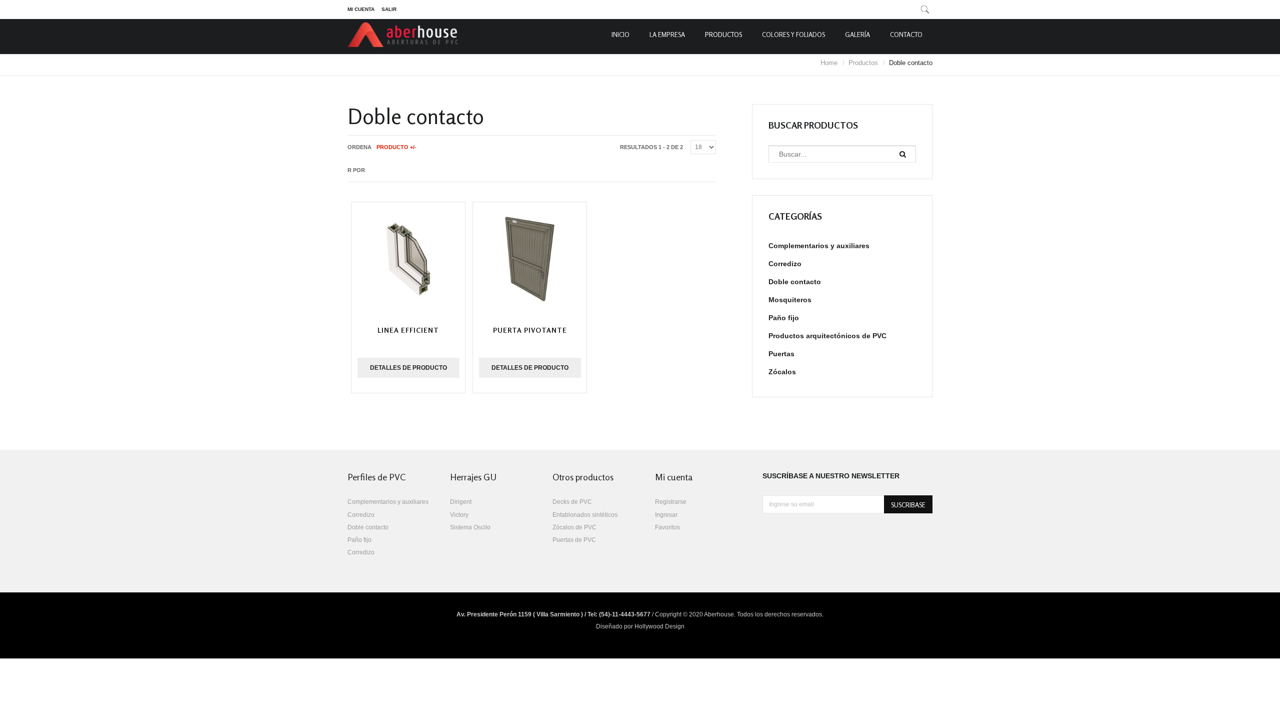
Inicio (621, 35)
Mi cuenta (361, 9)
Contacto (906, 35)
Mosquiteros (790, 300)
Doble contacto (794, 282)
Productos (723, 35)
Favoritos (667, 527)
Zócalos (782, 372)
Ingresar (666, 514)
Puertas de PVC (574, 539)
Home (829, 63)
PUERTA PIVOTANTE (530, 330)
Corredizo (785, 264)
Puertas (781, 354)
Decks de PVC (572, 501)
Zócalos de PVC (574, 527)
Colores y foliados (793, 35)
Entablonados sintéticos (585, 514)
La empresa (667, 35)
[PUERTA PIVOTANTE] (529, 259)
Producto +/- (396, 147)
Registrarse (670, 501)
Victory (459, 514)
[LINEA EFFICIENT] (408, 259)
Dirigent (461, 501)
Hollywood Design (659, 626)
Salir (389, 9)
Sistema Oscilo (470, 527)
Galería (857, 35)
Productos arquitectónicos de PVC (827, 336)
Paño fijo (783, 318)
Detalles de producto (408, 367)
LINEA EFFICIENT (408, 330)
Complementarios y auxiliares (819, 246)
